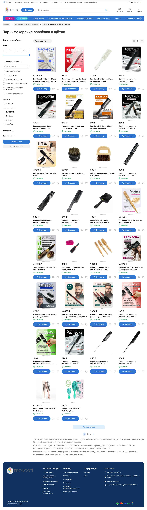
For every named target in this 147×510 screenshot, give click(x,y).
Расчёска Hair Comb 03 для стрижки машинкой (73, 127)
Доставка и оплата (22, 2)
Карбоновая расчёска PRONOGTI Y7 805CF (42, 127)
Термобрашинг (11, 75)
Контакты (54, 2)
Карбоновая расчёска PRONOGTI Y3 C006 (127, 363)
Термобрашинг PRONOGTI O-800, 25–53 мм (44, 268)
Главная (6, 24)
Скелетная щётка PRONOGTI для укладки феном (44, 316)
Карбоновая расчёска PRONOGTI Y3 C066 (70, 221)
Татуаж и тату (38, 18)
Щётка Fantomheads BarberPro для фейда (102, 174)
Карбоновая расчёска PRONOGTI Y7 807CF (127, 127)
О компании (44, 2)
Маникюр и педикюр (85, 18)
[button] (140, 18)
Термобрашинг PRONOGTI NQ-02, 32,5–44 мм (131, 221)
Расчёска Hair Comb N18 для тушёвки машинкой (101, 80)
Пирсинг (118, 18)
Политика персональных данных (17, 501)
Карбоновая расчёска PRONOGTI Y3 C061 (99, 363)
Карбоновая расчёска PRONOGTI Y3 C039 (127, 174)
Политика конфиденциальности (71, 2)
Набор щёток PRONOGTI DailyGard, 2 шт (71, 410)
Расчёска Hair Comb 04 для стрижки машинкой (101, 127)
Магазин (87, 472)
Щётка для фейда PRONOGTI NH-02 (44, 174)
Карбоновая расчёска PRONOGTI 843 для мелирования (127, 316)
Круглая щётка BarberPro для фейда (73, 174)
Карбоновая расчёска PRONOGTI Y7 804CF (70, 363)
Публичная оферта (90, 2)
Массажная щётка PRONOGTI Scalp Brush (45, 410)
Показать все (89, 427)
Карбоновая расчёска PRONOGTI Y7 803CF (127, 80)
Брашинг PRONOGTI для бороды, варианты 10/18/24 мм (74, 316)
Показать (14, 142)
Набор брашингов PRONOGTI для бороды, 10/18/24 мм (101, 316)
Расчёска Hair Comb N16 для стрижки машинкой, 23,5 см (44, 80)
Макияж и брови (103, 18)
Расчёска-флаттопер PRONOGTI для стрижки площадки (99, 221)
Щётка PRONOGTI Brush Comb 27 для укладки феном (131, 268)
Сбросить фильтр (16, 146)
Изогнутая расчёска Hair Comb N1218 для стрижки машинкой (74, 80)
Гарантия (34, 2)
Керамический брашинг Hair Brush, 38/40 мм (73, 268)
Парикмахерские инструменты (60, 18)
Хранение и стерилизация (48, 492)
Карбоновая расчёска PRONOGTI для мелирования (44, 363)
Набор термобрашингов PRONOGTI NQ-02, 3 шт (100, 268)
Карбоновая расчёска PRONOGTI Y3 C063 (42, 221)
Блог (85, 476)
